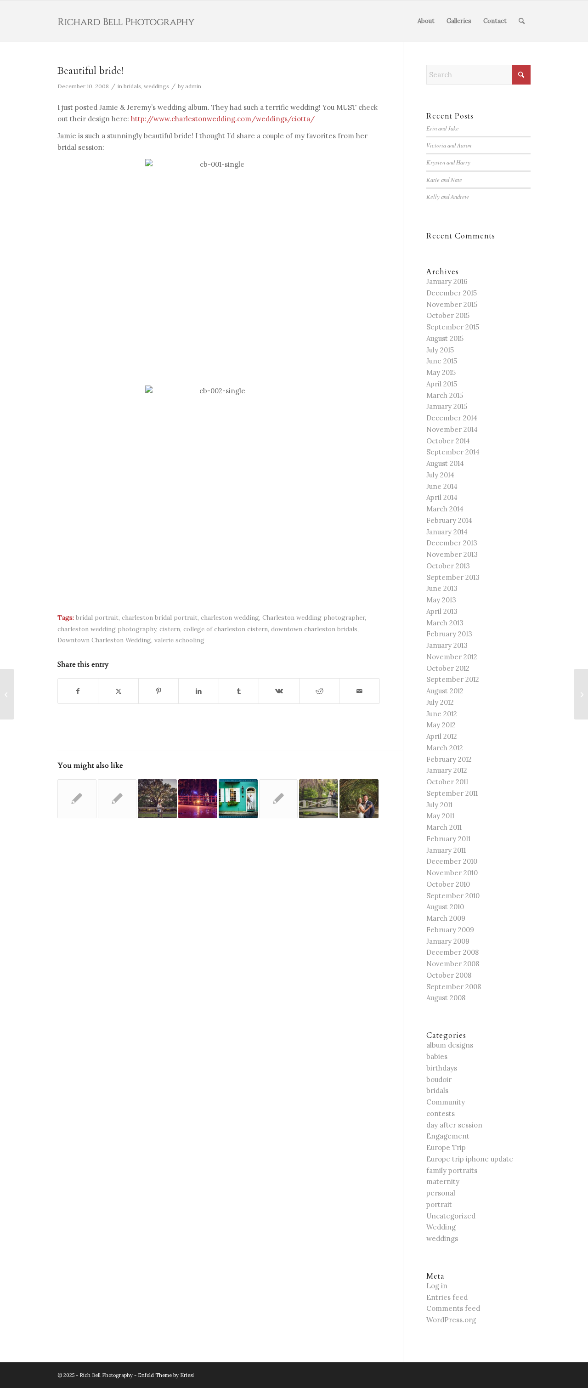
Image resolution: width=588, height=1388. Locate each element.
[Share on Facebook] (78, 691)
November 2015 (451, 304)
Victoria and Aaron (448, 145)
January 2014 (447, 531)
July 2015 (440, 350)
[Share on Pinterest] (158, 691)
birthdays (441, 1068)
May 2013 (441, 599)
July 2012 (440, 702)
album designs (449, 1045)
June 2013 (442, 588)
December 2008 (452, 952)
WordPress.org (451, 1319)
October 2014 (448, 440)
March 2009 (445, 918)
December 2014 (451, 418)
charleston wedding (230, 617)
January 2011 (446, 850)
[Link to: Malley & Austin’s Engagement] (157, 798)
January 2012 (446, 770)
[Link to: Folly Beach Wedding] (117, 798)
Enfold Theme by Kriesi (166, 1375)
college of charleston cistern (225, 629)
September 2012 (452, 679)
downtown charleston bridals (314, 629)
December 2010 (451, 861)
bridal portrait (97, 617)
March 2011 (444, 827)
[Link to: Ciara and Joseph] (359, 798)
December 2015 (451, 293)
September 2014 (453, 452)
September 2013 (453, 577)
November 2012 (451, 656)
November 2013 (452, 554)
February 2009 (450, 929)
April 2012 (441, 736)
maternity (442, 1181)
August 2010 (445, 906)
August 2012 (445, 690)
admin (193, 86)
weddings (156, 86)
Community (445, 1102)
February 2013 (449, 633)
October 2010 (448, 884)
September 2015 (452, 327)
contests (440, 1113)
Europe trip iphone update (469, 1159)
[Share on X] (118, 691)
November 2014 (452, 429)
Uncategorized (450, 1216)
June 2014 (442, 486)
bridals (132, 86)
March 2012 (444, 747)
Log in (436, 1285)
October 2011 (447, 781)
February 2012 (449, 759)
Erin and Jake (442, 128)
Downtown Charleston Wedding (104, 640)
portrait (439, 1204)
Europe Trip (446, 1147)
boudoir (439, 1079)
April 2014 (442, 497)
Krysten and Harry (448, 162)
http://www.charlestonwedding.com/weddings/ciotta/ (223, 118)
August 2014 (445, 463)
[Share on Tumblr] (239, 691)
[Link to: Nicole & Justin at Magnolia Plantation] (197, 798)
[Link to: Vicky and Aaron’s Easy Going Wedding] (76, 798)
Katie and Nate (444, 179)
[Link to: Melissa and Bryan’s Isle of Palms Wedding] (278, 798)
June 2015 (441, 361)
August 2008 (445, 997)
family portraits (451, 1170)
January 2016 (447, 281)
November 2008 (452, 963)
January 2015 (446, 406)
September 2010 (453, 895)
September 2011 (452, 793)
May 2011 (440, 815)
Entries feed (447, 1297)
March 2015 (444, 395)
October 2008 (448, 975)
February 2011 (448, 838)
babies (436, 1056)
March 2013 (445, 622)
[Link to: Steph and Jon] (318, 798)
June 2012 (441, 713)
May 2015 (441, 372)
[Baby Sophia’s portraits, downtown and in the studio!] (7, 694)
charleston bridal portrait (160, 617)
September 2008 (453, 986)
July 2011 (439, 804)
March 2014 (445, 508)
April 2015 (441, 384)
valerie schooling (179, 640)
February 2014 (449, 520)
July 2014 (440, 474)
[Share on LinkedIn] (198, 691)
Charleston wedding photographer (313, 617)
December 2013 (451, 542)
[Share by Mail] (359, 691)
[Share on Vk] (279, 691)
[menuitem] (426, 21)
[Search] (522, 21)
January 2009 (447, 941)
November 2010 (452, 872)
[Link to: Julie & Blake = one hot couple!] (238, 798)
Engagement (447, 1136)
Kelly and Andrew (447, 196)
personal (440, 1193)
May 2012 (441, 724)
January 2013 (447, 645)
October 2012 (447, 668)
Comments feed (453, 1308)
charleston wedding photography (106, 629)
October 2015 (447, 315)
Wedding (441, 1227)
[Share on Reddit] (319, 691)
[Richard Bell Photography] (126, 21)
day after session (454, 1125)
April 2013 (442, 611)
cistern (169, 629)
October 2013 (448, 565)
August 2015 (445, 338)
